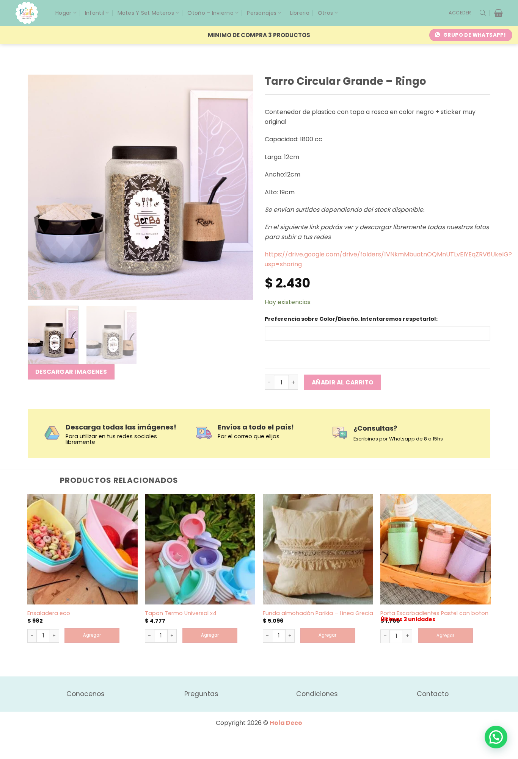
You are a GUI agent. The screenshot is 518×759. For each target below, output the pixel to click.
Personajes (261, 13)
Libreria (299, 13)
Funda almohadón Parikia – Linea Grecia (318, 613)
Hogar (63, 13)
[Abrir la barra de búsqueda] (483, 13)
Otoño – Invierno (210, 13)
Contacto (433, 693)
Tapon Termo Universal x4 (181, 613)
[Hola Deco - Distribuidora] (29, 13)
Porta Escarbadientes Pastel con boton (434, 613)
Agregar (92, 635)
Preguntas (201, 693)
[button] (460, 13)
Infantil (94, 13)
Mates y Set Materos (146, 13)
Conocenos (85, 693)
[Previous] (42, 187)
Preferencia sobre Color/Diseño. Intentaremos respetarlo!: (351, 319)
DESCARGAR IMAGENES (71, 372)
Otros (325, 13)
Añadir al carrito (343, 382)
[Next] (239, 187)
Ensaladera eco (48, 613)
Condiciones (317, 693)
